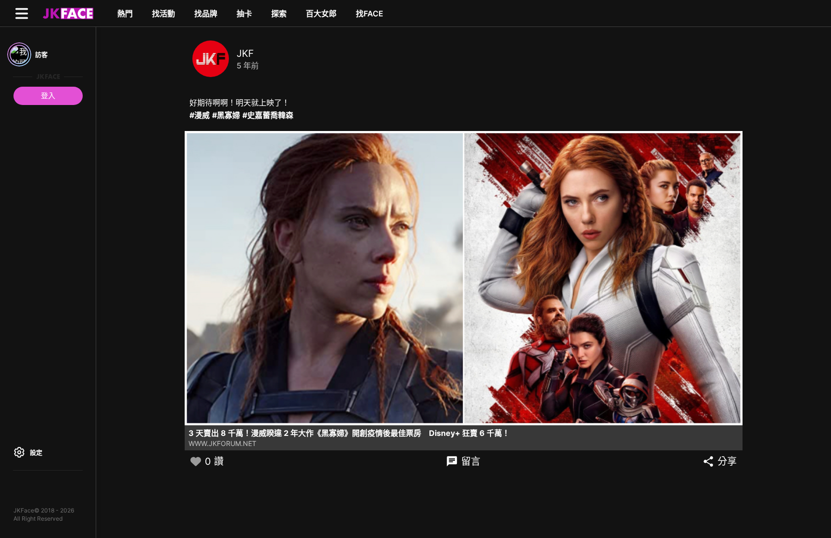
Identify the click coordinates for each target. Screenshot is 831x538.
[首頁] (66, 13)
